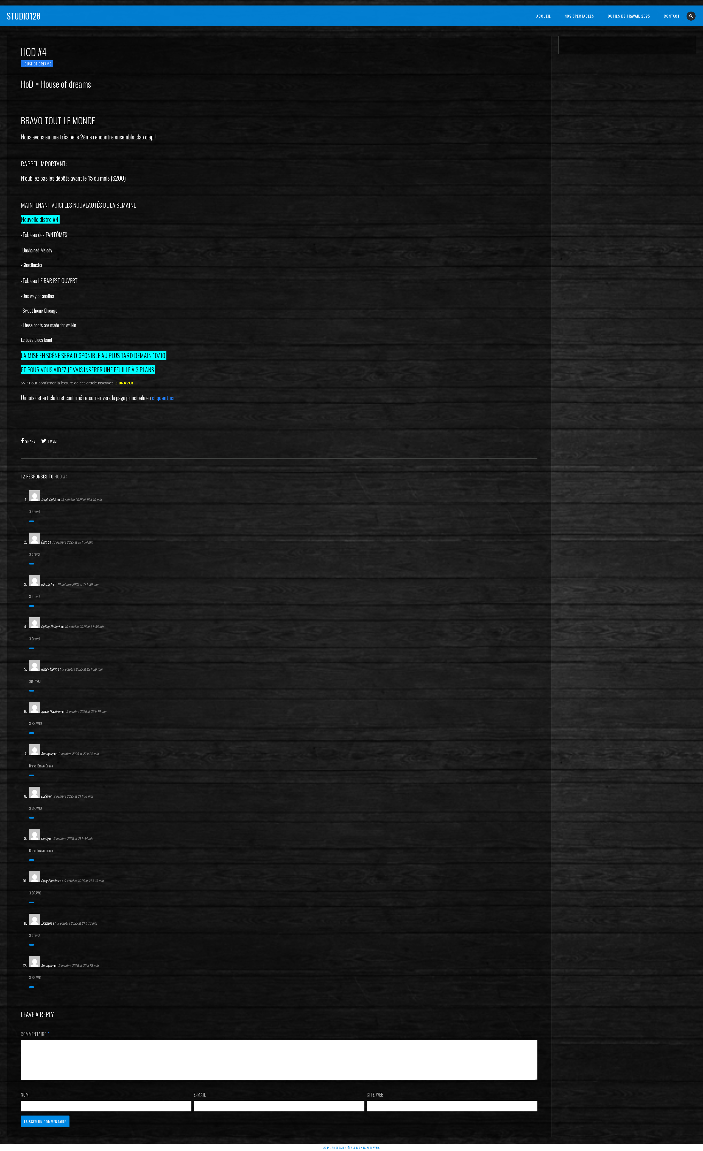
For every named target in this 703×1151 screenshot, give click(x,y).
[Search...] (691, 16)
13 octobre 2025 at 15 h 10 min (81, 499)
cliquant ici (163, 397)
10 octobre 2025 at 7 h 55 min (84, 626)
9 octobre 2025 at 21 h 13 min (84, 880)
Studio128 (24, 16)
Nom (25, 1094)
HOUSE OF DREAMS (37, 64)
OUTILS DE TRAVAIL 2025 (629, 16)
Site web (375, 1094)
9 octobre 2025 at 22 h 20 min (82, 669)
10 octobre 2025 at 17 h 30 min (77, 584)
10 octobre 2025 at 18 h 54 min (72, 542)
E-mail (200, 1094)
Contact (672, 16)
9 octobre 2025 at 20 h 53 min (78, 965)
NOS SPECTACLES (579, 16)
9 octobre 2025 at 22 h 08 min (78, 753)
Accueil (543, 16)
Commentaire (35, 1034)
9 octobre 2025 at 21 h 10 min (77, 923)
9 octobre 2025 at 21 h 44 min (73, 838)
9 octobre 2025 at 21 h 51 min (73, 796)
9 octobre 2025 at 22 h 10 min (86, 711)
